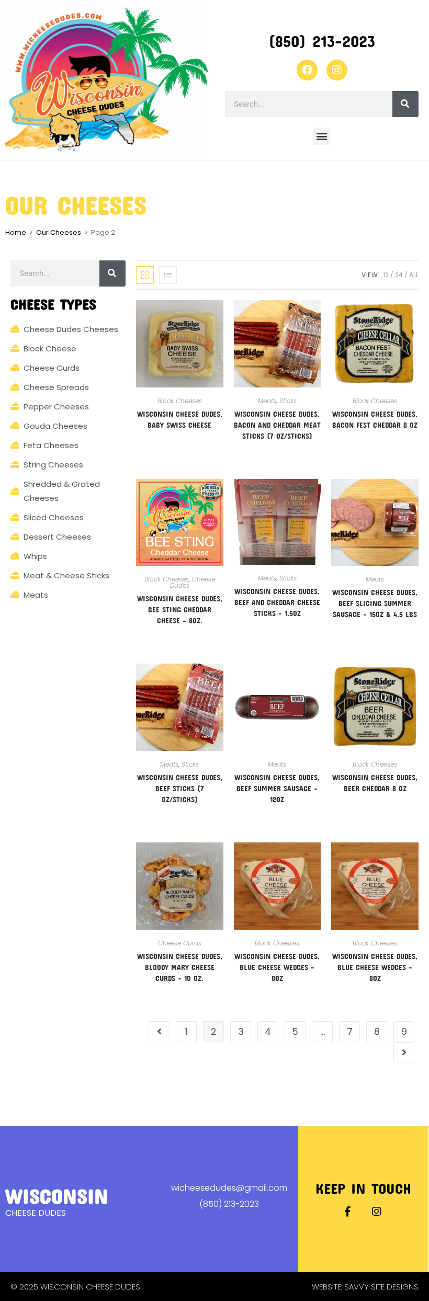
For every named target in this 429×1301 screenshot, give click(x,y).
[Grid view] (145, 275)
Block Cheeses (179, 400)
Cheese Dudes (192, 582)
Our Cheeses (58, 232)
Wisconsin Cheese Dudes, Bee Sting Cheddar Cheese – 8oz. (179, 609)
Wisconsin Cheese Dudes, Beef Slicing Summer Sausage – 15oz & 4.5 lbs (374, 603)
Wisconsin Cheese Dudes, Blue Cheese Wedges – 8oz (374, 967)
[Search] (405, 104)
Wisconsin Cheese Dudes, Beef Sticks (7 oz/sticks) (179, 788)
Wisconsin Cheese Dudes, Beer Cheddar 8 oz (374, 783)
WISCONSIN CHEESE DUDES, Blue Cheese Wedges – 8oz (277, 967)
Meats (267, 400)
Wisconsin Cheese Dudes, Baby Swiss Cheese (179, 419)
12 (386, 274)
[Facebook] (307, 70)
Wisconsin (56, 1195)
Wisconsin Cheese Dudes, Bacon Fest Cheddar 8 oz (374, 419)
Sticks (288, 400)
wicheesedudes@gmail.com (229, 1188)
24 (399, 274)
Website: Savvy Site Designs (365, 1286)
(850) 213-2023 (321, 41)
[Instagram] (336, 70)
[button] (322, 136)
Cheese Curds (179, 943)
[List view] (168, 275)
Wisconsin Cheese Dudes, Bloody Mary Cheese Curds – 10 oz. (179, 967)
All (414, 274)
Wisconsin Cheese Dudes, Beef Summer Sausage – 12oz (277, 788)
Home (15, 232)
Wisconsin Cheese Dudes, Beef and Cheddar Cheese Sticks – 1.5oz (277, 602)
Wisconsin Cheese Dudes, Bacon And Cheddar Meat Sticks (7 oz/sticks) (277, 424)
